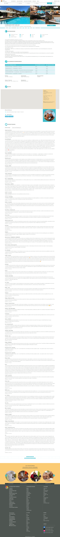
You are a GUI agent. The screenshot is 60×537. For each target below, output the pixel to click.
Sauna (44, 495)
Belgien (27, 488)
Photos (7, 27)
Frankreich (6, 26)
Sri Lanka (27, 507)
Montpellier (28, 519)
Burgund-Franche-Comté (13, 493)
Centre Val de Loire (12, 494)
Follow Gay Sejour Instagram (49, 530)
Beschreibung (14, 27)
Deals (38, 1)
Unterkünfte (13, 1)
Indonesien (28, 495)
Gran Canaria (28, 531)
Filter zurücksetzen (53, 4)
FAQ (9, 515)
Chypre (27, 490)
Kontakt (51, 25)
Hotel (44, 489)
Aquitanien (11, 489)
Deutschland (28, 492)
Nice (27, 520)
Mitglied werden (11, 524)
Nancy (27, 521)
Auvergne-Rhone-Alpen (12, 490)
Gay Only (45, 514)
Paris (27, 514)
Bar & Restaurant (20, 1)
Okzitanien (9, 26)
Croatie (27, 491)
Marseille (27, 515)
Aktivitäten (45, 498)
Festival (45, 499)
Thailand (27, 508)
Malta (27, 498)
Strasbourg (28, 522)
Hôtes (31, 27)
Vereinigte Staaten (28, 510)
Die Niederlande (28, 493)
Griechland (28, 494)
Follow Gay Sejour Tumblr (49, 532)
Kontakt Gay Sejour (13, 525)
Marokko (27, 499)
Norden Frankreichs (12, 503)
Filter (54, 3)
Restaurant (45, 493)
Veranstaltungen (46, 497)
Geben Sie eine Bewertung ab (16, 127)
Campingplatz (46, 491)
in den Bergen (46, 518)
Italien (27, 496)
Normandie (11, 504)
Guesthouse (21, 26)
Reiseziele (34, 1)
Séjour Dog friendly (46, 520)
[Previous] (2, 269)
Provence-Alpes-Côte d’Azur (13, 507)
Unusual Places (46, 517)
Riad (44, 492)
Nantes (27, 523)
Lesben (45, 516)
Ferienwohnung (46, 490)
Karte (26, 27)
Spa (44, 519)
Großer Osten (11, 498)
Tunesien (27, 509)
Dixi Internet (33, 536)
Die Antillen (11, 495)
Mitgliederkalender (12, 519)
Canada (27, 489)
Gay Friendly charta (12, 514)
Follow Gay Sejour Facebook (49, 527)
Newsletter (11, 520)
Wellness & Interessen (27, 1)
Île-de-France (11, 499)
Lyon (27, 516)
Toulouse (27, 518)
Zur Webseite (11, 116)
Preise (21, 27)
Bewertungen (37, 27)
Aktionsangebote (12, 516)
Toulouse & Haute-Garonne (15, 26)
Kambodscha (28, 497)
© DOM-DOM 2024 (28, 536)
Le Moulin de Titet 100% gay (27, 26)
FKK (44, 515)
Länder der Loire (11, 502)
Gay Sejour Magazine (12, 521)
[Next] (58, 269)
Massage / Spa (46, 494)
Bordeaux (27, 517)
